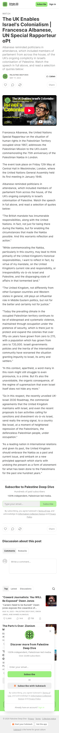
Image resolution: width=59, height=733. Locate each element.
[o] (51, 600)
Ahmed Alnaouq (20, 614)
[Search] (54, 589)
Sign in (52, 4)
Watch (6, 13)
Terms (38, 718)
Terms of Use (44, 510)
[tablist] (15, 551)
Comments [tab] (9, 550)
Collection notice (49, 718)
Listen (52, 76)
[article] (29, 607)
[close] (50, 631)
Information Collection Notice (31, 514)
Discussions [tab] (25, 588)
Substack (17, 729)
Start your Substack (23, 724)
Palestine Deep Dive (19, 75)
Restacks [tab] (22, 550)
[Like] (5, 85)
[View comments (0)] (13, 85)
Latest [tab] (14, 588)
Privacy (31, 718)
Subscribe (41, 4)
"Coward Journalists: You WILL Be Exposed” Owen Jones (22, 599)
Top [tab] (6, 588)
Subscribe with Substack (32, 685)
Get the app (41, 724)
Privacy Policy (34, 698)
